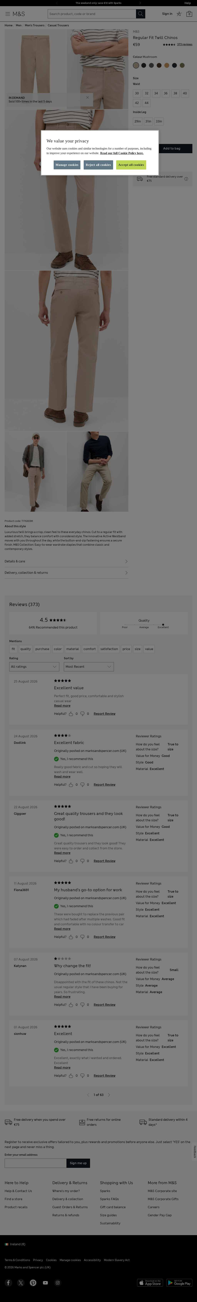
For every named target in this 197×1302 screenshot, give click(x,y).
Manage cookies (67, 164)
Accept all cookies (131, 164)
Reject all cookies (98, 164)
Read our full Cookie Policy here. (122, 153)
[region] (100, 152)
